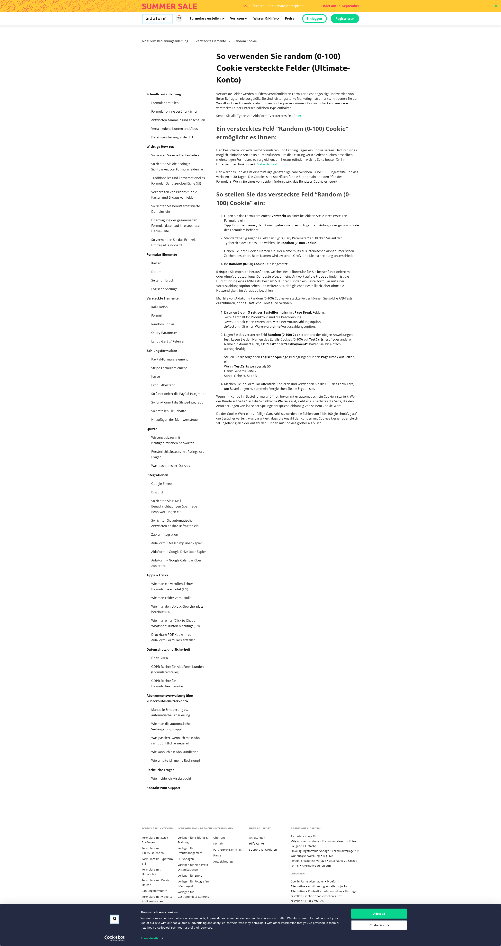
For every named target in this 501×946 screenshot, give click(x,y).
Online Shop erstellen (319, 896)
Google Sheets (162, 484)
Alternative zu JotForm (316, 865)
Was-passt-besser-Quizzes (170, 466)
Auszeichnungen (224, 861)
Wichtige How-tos (160, 146)
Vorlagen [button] (237, 18)
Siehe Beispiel (267, 164)
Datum (156, 272)
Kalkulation (159, 307)
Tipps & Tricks (157, 575)
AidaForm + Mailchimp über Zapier (176, 543)
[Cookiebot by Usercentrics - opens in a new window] (114, 938)
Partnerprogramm (228, 849)
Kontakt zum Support (163, 788)
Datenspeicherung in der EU (172, 137)
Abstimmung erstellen (322, 886)
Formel (156, 315)
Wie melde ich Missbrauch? (171, 778)
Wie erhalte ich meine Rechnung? (175, 760)
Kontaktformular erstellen (325, 891)
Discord (157, 492)
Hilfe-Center (257, 843)
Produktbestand (163, 385)
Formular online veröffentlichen (174, 111)
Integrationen (157, 475)
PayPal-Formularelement (169, 359)
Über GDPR (159, 658)
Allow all (379, 913)
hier (298, 116)
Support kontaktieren (263, 849)
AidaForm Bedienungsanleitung (165, 41)
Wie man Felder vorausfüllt (171, 598)
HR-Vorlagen (186, 859)
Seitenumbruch (162, 280)
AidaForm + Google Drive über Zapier (178, 552)
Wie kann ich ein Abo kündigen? (174, 752)
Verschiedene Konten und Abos (174, 128)
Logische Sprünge (164, 289)
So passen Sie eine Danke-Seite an (176, 155)
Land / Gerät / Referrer (168, 341)
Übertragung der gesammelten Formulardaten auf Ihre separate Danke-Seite (175, 225)
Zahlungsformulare (162, 351)
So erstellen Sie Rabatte (168, 411)
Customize (376, 925)
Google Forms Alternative (307, 881)
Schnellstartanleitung (164, 94)
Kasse (155, 376)
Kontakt (218, 843)
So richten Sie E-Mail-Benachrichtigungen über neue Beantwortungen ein (174, 506)
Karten (156, 263)
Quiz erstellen (314, 901)
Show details (149, 938)
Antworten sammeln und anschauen (178, 120)
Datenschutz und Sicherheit (168, 649)
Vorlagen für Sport (190, 875)
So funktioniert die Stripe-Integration (178, 402)
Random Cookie (245, 41)
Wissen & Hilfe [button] (264, 18)
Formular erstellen (165, 103)
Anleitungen (257, 837)
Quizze (152, 429)
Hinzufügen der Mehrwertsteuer (175, 419)
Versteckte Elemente (211, 41)
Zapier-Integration (164, 534)
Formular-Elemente (162, 254)
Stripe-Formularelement (169, 368)
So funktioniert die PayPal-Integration (178, 394)
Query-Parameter (164, 333)
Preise (289, 18)
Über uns (219, 837)
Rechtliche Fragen (161, 770)
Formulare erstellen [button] (205, 18)
